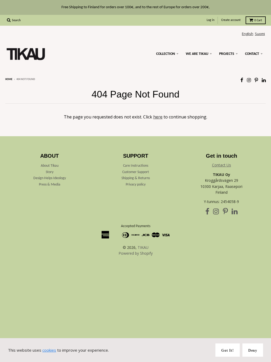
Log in (210, 20)
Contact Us (221, 164)
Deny (252, 350)
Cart (258, 20)
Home (8, 79)
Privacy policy (136, 185)
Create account (231, 20)
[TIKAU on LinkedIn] (264, 80)
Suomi (260, 33)
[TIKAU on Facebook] (241, 80)
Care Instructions (135, 166)
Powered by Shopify (136, 253)
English (247, 33)
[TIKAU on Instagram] (249, 80)
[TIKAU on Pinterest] (256, 80)
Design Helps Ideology (49, 178)
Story (49, 172)
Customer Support (135, 172)
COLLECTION (165, 54)
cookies (49, 350)
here (157, 117)
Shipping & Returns (135, 178)
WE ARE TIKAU (197, 54)
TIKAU (143, 247)
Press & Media (49, 185)
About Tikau (49, 166)
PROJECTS (226, 54)
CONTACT (252, 54)
